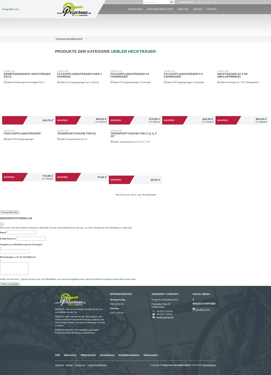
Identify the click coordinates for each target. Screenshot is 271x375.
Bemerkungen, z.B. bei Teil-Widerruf (18, 257)
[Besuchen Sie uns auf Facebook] (199, 2)
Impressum (80, 365)
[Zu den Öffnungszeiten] (207, 2)
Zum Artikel (29, 91)
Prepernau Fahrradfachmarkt (69, 39)
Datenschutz (70, 355)
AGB (57, 355)
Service (197, 9)
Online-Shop (135, 9)
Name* (3, 232)
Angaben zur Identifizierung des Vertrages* (21, 244)
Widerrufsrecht (88, 355)
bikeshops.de (209, 365)
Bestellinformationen (129, 355)
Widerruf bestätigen (10, 284)
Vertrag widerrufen (9, 212)
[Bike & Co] (202, 309)
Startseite (59, 365)
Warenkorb (187, 2)
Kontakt (212, 9)
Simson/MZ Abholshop (160, 9)
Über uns (182, 9)
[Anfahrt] (215, 2)
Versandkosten (149, 194)
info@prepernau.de (164, 317)
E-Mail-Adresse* (8, 238)
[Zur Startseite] (74, 9)
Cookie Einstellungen (97, 365)
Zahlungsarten (151, 355)
